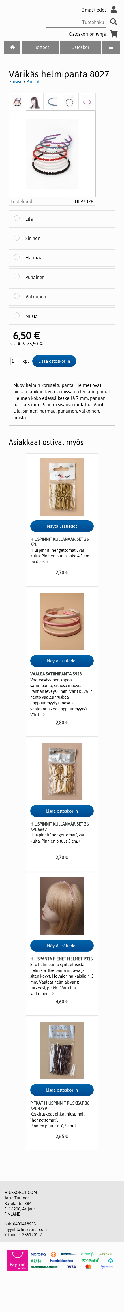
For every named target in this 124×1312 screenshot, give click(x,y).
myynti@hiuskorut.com (25, 1229)
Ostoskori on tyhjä (87, 34)
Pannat (33, 81)
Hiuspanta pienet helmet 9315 (61, 959)
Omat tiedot (93, 9)
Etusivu (15, 81)
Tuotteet (40, 47)
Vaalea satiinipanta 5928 (56, 674)
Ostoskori (81, 47)
